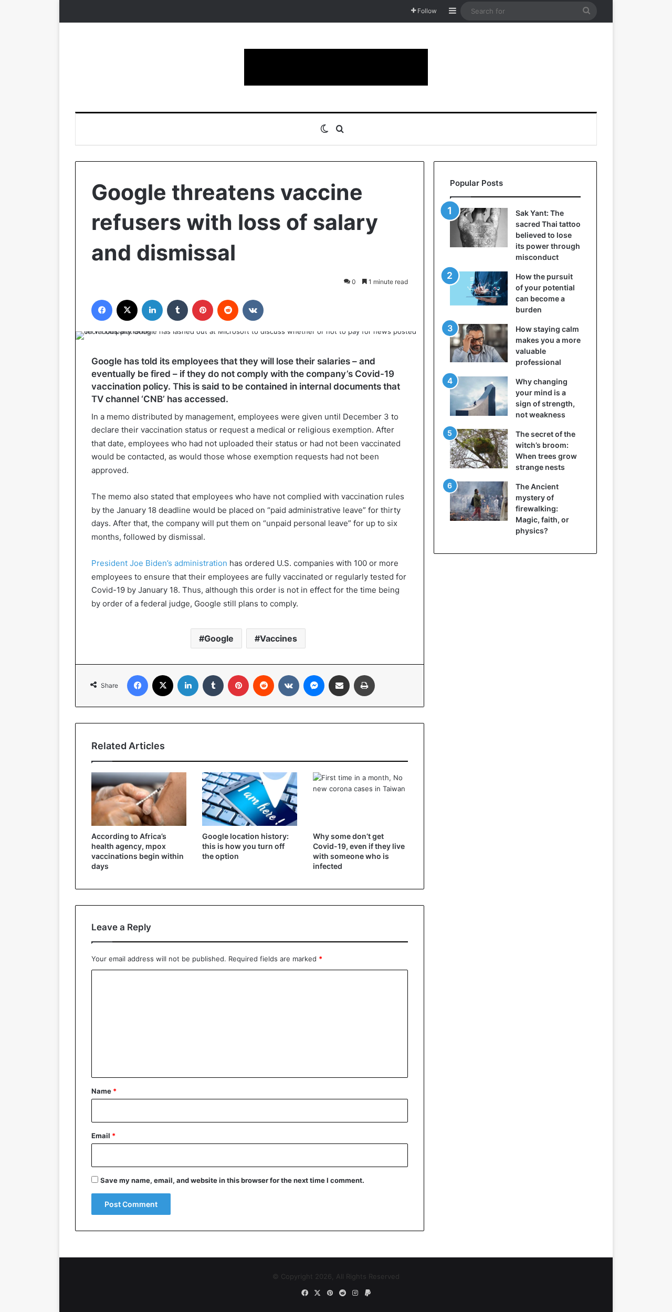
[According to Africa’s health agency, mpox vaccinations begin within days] (138, 799)
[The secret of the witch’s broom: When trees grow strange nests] (479, 448)
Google (219, 638)
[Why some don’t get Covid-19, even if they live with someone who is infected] (360, 799)
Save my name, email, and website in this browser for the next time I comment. (232, 1180)
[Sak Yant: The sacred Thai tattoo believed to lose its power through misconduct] (479, 227)
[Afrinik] (336, 67)
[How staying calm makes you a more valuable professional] (479, 343)
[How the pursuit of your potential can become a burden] (479, 290)
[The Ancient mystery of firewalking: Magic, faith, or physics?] (479, 501)
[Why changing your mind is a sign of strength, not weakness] (479, 396)
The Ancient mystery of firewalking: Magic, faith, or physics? (542, 508)
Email (103, 1135)
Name (104, 1091)
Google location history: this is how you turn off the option (245, 846)
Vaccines (278, 638)
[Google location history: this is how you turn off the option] (249, 799)
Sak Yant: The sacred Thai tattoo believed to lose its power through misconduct (548, 234)
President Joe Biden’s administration (159, 563)
